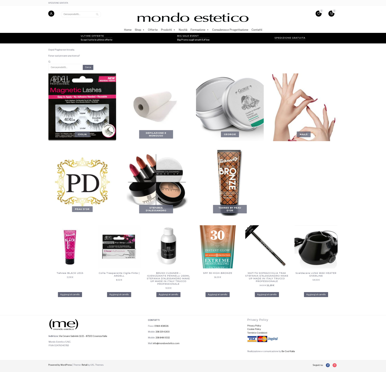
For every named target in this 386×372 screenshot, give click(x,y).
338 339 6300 (163, 331)
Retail (84, 365)
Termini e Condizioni (257, 332)
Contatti (257, 29)
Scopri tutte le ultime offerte (96, 39)
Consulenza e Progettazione (230, 29)
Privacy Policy (254, 325)
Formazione (197, 29)
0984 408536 (161, 326)
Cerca (97, 14)
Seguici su (318, 365)
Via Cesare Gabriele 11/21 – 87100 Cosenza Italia (83, 336)
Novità (183, 29)
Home (128, 29)
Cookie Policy (254, 329)
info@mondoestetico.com (166, 343)
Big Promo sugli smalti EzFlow (193, 39)
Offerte (153, 29)
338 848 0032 (163, 337)
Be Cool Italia (288, 351)
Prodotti (166, 29)
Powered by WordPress (60, 365)
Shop (138, 29)
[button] (51, 14)
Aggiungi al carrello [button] (70, 294)
